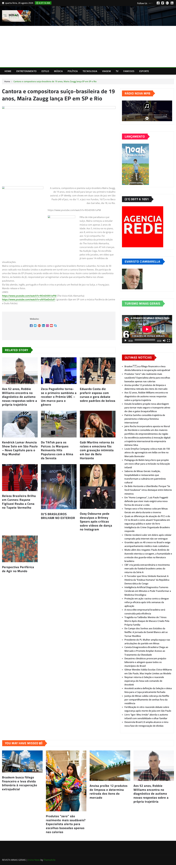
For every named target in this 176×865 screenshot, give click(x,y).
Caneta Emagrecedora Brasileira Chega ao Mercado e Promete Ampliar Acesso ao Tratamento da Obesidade (146, 651)
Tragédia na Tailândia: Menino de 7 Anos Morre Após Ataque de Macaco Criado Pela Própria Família (146, 621)
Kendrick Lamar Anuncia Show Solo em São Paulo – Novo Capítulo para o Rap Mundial (20, 448)
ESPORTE (144, 71)
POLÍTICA (73, 71)
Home (8, 71)
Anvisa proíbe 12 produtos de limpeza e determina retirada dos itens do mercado (108, 791)
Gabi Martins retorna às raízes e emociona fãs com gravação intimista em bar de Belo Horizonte (97, 450)
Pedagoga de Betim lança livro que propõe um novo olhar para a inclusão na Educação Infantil (147, 464)
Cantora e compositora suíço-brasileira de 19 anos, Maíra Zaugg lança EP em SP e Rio (55, 81)
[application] (147, 329)
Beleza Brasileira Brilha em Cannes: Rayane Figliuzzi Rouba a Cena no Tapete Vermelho (19, 502)
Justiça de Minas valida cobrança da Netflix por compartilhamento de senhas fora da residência (146, 699)
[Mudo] (164, 340)
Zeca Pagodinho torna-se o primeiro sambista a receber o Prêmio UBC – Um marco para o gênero (59, 396)
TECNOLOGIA (90, 71)
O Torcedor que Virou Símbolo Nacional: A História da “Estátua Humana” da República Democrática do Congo (146, 580)
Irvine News (34, 859)
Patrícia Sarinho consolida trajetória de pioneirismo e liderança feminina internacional (144, 419)
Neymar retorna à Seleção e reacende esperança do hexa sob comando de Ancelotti (144, 681)
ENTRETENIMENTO (26, 71)
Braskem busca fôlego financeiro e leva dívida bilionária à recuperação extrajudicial (19, 783)
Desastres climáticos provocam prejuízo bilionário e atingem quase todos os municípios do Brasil (145, 662)
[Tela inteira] (168, 340)
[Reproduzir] (125, 340)
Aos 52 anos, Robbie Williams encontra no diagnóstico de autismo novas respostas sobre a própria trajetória (19, 396)
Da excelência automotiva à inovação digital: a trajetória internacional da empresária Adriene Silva (147, 441)
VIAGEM (106, 71)
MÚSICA (58, 71)
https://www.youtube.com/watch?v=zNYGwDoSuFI (28, 299)
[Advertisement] (88, 46)
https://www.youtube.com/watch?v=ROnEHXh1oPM (29, 295)
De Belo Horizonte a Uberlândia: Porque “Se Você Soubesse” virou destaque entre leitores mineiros (148, 490)
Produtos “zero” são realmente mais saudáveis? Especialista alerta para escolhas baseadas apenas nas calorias (147, 377)
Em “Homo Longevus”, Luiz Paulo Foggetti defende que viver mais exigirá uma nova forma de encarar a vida (146, 501)
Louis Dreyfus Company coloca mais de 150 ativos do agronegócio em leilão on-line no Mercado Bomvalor (147, 452)
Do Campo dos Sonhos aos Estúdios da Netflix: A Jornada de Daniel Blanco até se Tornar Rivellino (146, 632)
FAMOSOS (128, 71)
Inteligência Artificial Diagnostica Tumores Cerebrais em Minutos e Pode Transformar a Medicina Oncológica (147, 591)
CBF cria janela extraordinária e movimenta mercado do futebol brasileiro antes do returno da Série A (147, 568)
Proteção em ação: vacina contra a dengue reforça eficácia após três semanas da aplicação (146, 602)
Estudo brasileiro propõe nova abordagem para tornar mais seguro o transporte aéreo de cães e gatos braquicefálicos (147, 407)
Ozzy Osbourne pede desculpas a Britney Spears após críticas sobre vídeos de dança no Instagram (96, 521)
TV (117, 71)
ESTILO (45, 71)
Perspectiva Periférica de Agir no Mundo (18, 569)
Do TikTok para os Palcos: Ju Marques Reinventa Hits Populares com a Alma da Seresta (57, 450)
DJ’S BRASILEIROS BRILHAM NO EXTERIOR (58, 516)
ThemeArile (49, 859)
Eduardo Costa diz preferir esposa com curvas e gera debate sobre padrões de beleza (97, 395)
